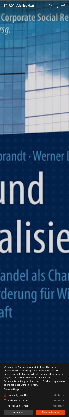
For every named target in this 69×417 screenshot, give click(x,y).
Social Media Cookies (18, 400)
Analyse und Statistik (18, 406)
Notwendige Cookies (18, 395)
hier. (35, 385)
